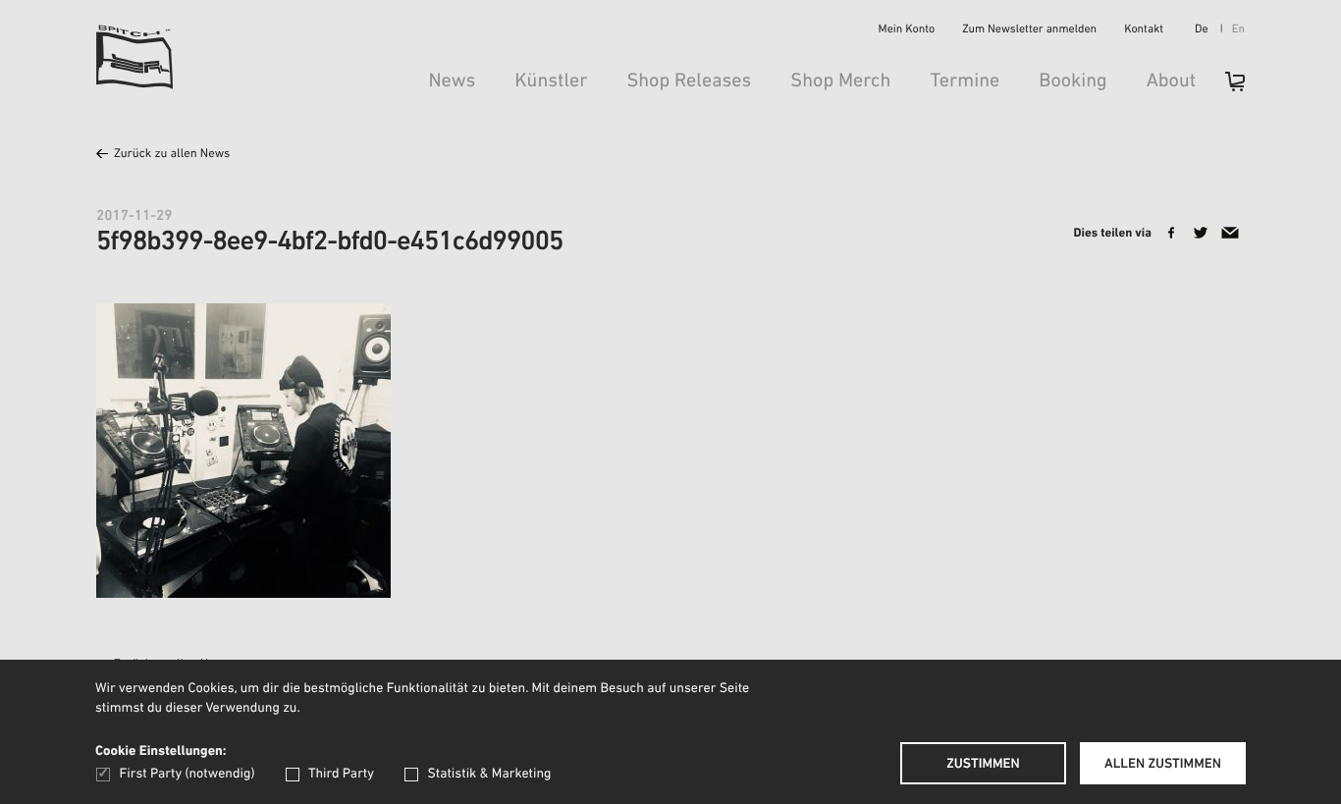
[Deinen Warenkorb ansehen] (1225, 88)
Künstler (550, 81)
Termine (964, 81)
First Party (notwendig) (187, 774)
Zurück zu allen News (172, 154)
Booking (1072, 81)
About (1171, 81)
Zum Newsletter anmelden (1029, 30)
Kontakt (1143, 30)
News (451, 81)
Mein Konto (907, 30)
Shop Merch (840, 81)
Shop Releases (688, 81)
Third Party (341, 774)
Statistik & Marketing (489, 774)
